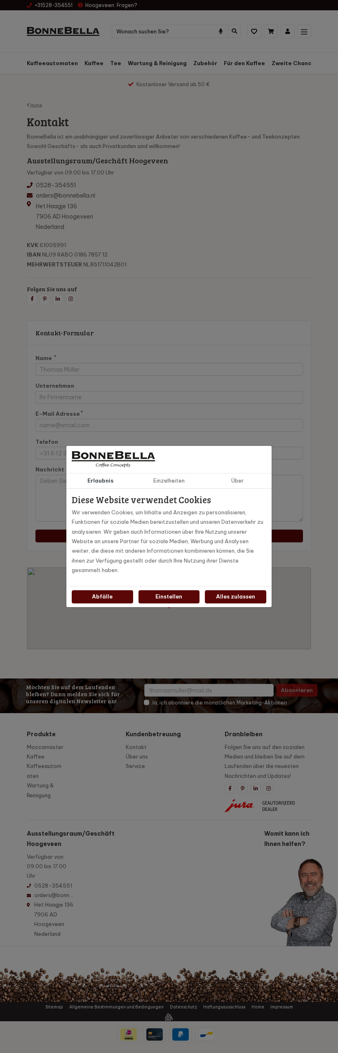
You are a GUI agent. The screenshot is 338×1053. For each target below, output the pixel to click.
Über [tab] (237, 480)
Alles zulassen (235, 596)
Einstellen (168, 596)
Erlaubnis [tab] (100, 480)
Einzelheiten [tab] (169, 480)
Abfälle (102, 596)
